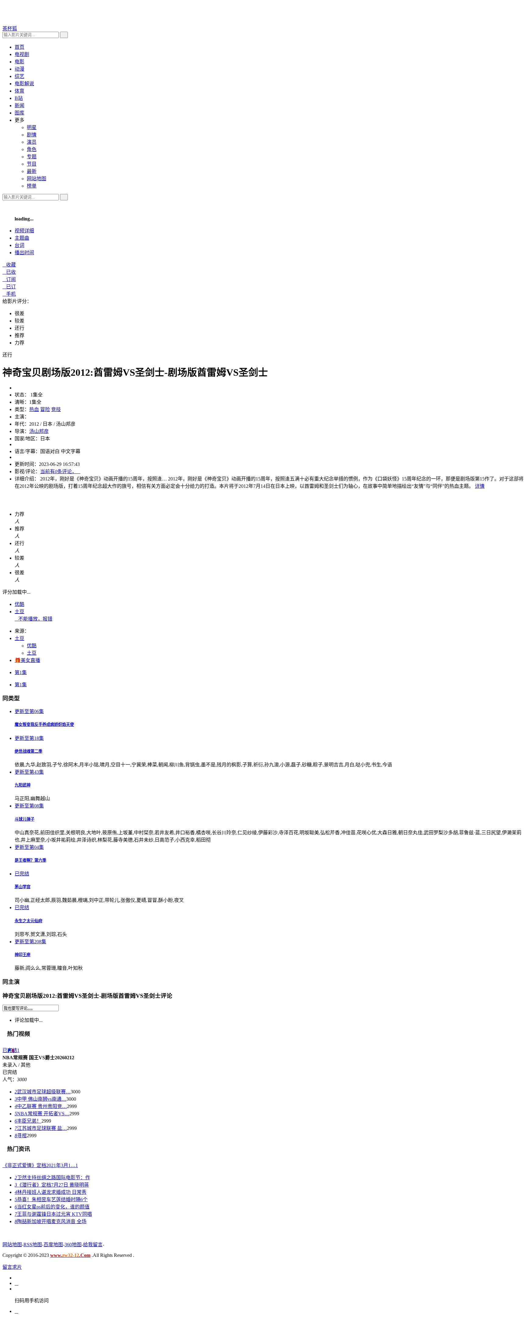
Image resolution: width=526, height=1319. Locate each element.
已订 (9, 286)
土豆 (19, 611)
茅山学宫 (22, 887)
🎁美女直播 (27, 660)
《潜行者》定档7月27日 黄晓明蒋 (52, 1184)
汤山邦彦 (39, 431)
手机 (9, 294)
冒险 (45, 409)
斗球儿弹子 (24, 819)
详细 (24, 230)
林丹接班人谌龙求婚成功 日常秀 (50, 1192)
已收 (9, 272)
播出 (24, 252)
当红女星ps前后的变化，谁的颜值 (52, 1206)
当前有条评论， (60, 471)
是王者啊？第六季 (30, 860)
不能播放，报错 (33, 618)
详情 (480, 486)
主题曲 (22, 238)
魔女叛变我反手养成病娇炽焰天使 (44, 724)
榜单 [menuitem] (32, 185)
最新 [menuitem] (32, 171)
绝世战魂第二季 (28, 751)
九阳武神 (22, 785)
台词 (19, 245)
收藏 (9, 264)
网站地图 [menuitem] (36, 178)
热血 (34, 409)
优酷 (19, 604)
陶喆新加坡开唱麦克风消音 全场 (50, 1221)
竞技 (56, 409)
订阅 (9, 279)
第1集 (21, 672)
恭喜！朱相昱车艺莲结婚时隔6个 (51, 1199)
